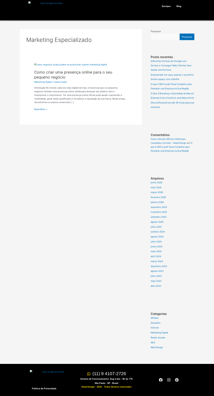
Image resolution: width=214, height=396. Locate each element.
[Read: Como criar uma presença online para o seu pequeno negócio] (70, 64)
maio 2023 (156, 281)
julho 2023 (156, 276)
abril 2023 (156, 286)
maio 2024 (156, 251)
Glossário (155, 322)
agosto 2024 (157, 236)
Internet (155, 327)
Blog (178, 6)
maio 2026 (156, 187)
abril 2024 (156, 256)
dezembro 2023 (159, 266)
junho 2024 (156, 246)
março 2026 (157, 192)
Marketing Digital (43, 82)
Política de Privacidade (44, 388)
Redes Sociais (158, 337)
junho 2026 (156, 182)
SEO (153, 342)
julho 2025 (156, 226)
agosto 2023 (157, 271)
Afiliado (154, 317)
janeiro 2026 (157, 202)
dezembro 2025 (159, 207)
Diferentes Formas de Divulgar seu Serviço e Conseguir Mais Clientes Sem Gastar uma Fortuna (171, 65)
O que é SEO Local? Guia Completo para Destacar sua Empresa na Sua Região (171, 147)
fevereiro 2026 (158, 197)
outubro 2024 (158, 231)
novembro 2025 (159, 212)
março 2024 (157, 261)
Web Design (157, 347)
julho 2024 (156, 241)
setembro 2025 (158, 217)
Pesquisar (156, 31)
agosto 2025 (157, 221)
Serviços (166, 6)
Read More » (40, 109)
